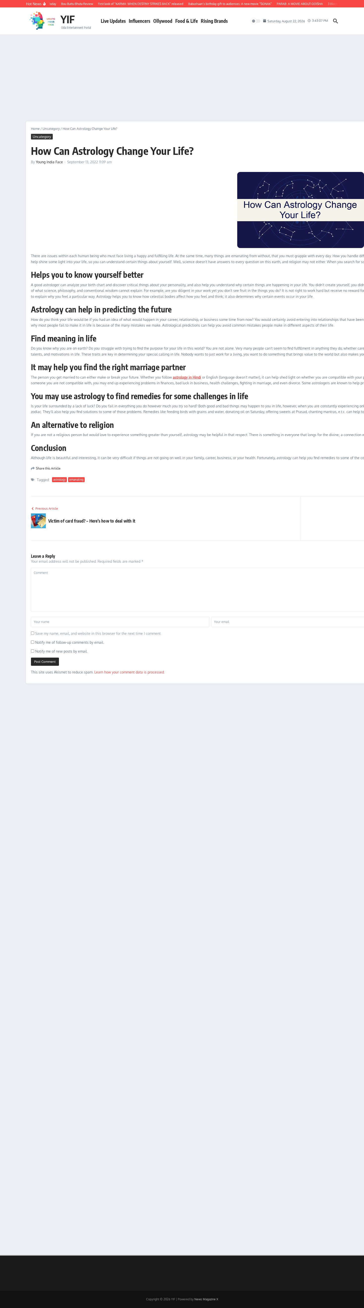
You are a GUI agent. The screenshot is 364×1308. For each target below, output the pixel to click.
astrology (59, 479)
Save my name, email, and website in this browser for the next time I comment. (98, 633)
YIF (68, 19)
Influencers (139, 21)
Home (35, 129)
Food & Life (186, 21)
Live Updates (113, 21)
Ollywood (162, 21)
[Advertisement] (182, 72)
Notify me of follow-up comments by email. (69, 642)
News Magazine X (206, 1299)
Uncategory (51, 129)
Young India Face (49, 162)
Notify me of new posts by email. (61, 651)
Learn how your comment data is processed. (129, 672)
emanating (76, 479)
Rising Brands (214, 21)
